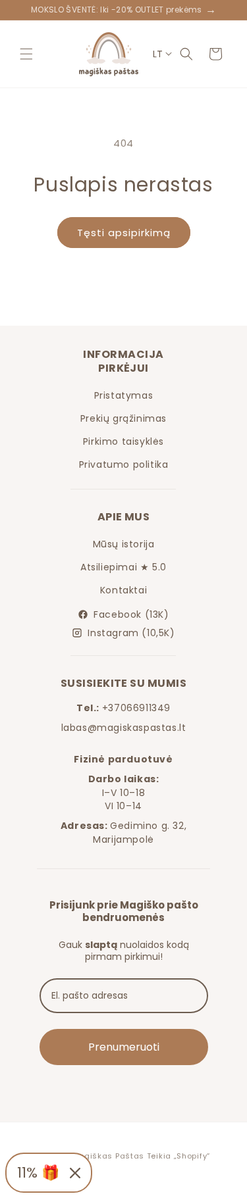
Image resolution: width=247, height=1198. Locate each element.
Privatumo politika (124, 464)
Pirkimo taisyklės (123, 441)
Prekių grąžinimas (123, 418)
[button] (26, 53)
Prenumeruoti (123, 1047)
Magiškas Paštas (108, 1156)
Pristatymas (123, 395)
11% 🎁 (38, 1172)
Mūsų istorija (124, 544)
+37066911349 (136, 707)
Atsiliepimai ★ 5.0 (123, 567)
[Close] (75, 1173)
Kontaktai (123, 590)
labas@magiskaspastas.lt (123, 727)
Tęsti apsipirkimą (124, 232)
